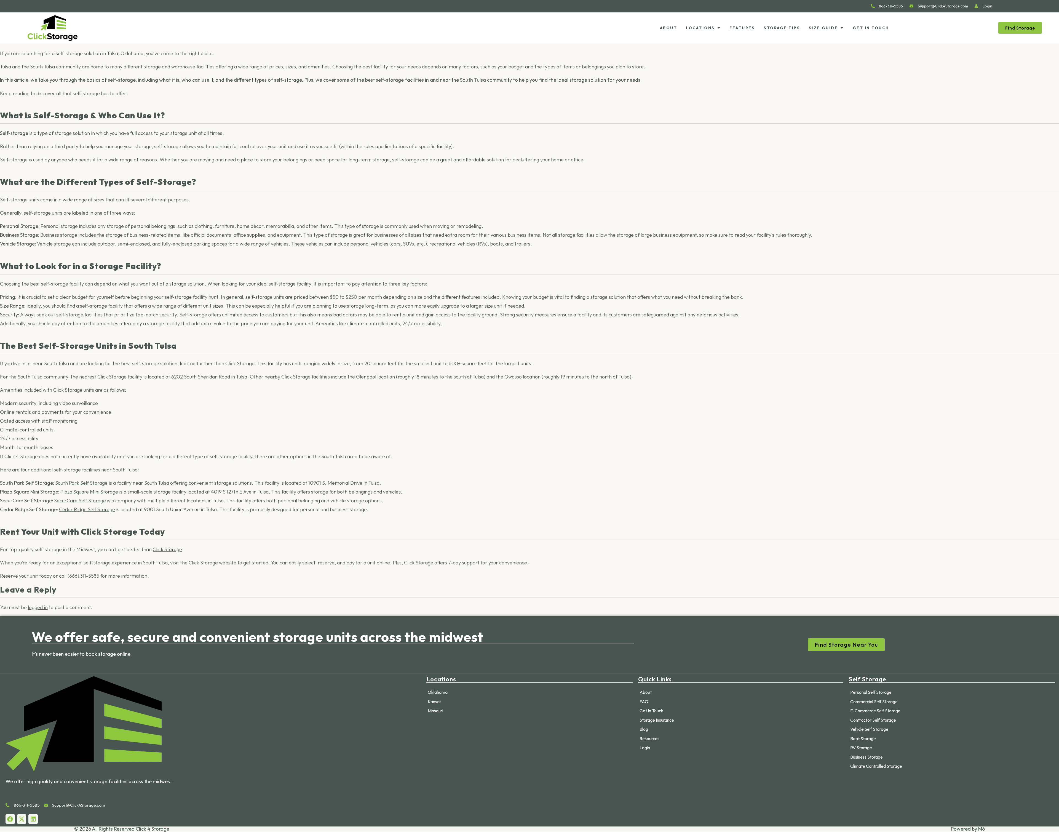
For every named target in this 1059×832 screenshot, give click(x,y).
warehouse (183, 66)
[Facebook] (10, 819)
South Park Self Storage (81, 483)
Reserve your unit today (26, 576)
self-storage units (43, 213)
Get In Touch (871, 27)
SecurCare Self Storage (80, 500)
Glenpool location (375, 377)
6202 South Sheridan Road (200, 377)
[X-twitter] (21, 819)
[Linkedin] (33, 819)
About (668, 27)
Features (742, 27)
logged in (38, 607)
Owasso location (522, 377)
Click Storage (167, 549)
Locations (700, 27)
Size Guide (823, 27)
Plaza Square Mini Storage (89, 492)
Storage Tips (782, 27)
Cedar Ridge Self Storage (87, 509)
